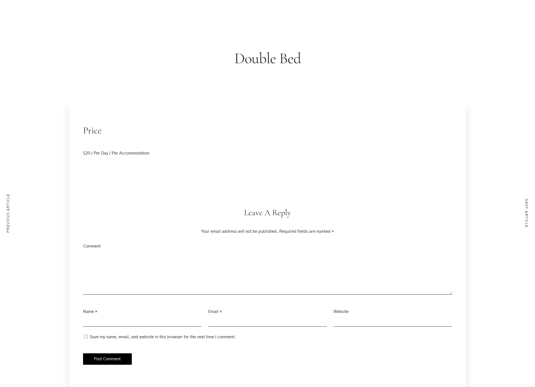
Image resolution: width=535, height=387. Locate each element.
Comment (92, 246)
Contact (329, 16)
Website (341, 312)
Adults (9, 99)
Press (266, 16)
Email (213, 312)
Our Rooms (241, 16)
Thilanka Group (362, 16)
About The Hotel (296, 16)
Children (11, 130)
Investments (400, 16)
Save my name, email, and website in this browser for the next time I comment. (163, 337)
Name (88, 312)
